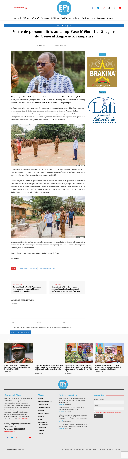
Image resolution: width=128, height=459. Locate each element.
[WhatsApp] (114, 8)
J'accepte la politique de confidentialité (108, 412)
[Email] (110, 45)
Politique (64, 25)
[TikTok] (103, 8)
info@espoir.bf (9, 432)
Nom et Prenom (99, 399)
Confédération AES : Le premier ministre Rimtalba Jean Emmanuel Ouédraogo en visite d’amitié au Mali (66, 289)
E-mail (96, 406)
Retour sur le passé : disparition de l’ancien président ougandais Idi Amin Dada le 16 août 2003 (17, 367)
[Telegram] (98, 8)
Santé (61, 421)
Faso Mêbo (33, 268)
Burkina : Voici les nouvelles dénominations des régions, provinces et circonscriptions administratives (72, 400)
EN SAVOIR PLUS (24, 419)
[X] (109, 8)
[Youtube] (120, 8)
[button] (21, 8)
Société (61, 404)
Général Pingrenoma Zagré (47, 268)
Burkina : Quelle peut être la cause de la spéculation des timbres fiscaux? (71, 408)
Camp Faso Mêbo (22, 268)
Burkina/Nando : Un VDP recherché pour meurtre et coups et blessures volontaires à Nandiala (27, 289)
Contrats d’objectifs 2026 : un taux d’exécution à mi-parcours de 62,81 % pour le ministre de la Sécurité (108, 367)
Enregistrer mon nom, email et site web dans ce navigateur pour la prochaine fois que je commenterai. (42, 327)
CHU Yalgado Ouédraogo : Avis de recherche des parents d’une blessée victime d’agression (73, 425)
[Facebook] (92, 8)
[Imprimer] (115, 45)
